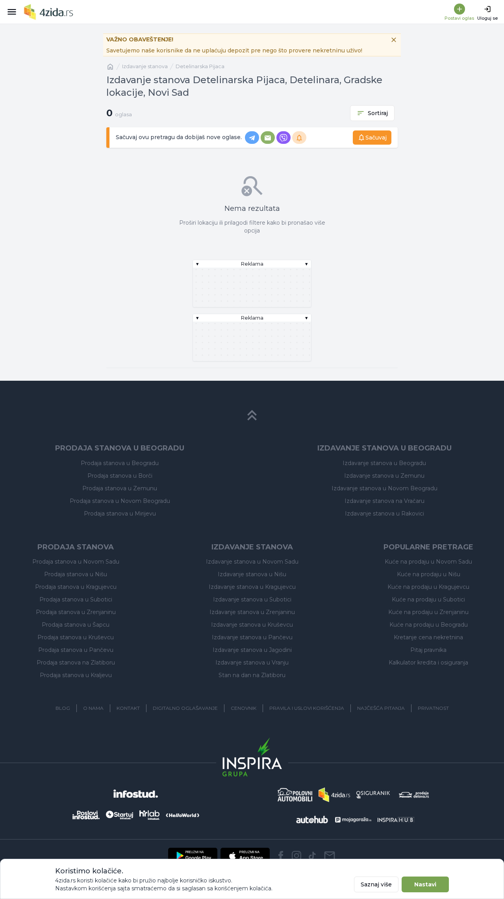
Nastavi (425, 884)
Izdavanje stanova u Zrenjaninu (252, 612)
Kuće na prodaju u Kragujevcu (428, 586)
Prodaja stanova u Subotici (75, 599)
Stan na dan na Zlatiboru (252, 675)
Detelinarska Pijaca (200, 66)
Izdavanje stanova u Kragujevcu (252, 586)
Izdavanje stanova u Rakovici (384, 513)
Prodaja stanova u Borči (119, 475)
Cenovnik (243, 708)
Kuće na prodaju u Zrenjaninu (428, 612)
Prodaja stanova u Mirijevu (120, 513)
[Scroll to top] (252, 415)
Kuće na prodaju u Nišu (428, 574)
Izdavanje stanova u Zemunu (384, 475)
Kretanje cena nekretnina (428, 637)
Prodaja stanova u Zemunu (119, 488)
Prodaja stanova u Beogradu (120, 463)
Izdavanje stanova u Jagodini (252, 649)
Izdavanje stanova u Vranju (252, 662)
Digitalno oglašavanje (185, 708)
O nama (93, 708)
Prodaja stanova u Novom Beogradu (120, 500)
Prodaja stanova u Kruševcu (75, 637)
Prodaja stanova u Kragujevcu (76, 586)
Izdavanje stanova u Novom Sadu (252, 561)
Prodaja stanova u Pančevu (75, 649)
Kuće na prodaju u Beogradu (428, 624)
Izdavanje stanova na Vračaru (384, 500)
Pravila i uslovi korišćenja (306, 708)
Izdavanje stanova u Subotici (252, 599)
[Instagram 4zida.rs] (296, 855)
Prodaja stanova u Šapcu (75, 624)
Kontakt (128, 708)
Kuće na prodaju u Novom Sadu (428, 561)
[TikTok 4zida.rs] (312, 855)
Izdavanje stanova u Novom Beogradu (384, 488)
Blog (63, 708)
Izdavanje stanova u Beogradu (384, 463)
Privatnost (433, 708)
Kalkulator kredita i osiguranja (428, 662)
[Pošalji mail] (329, 855)
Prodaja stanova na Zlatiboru (76, 662)
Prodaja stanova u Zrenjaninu (76, 612)
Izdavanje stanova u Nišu (252, 574)
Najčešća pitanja (381, 708)
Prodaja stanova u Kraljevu (76, 675)
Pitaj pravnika (428, 649)
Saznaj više (376, 884)
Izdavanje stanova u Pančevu (252, 637)
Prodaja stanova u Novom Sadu (75, 561)
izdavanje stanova (145, 66)
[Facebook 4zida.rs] (280, 855)
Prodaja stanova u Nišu (75, 574)
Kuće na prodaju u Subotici (428, 599)
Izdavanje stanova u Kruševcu (252, 624)
